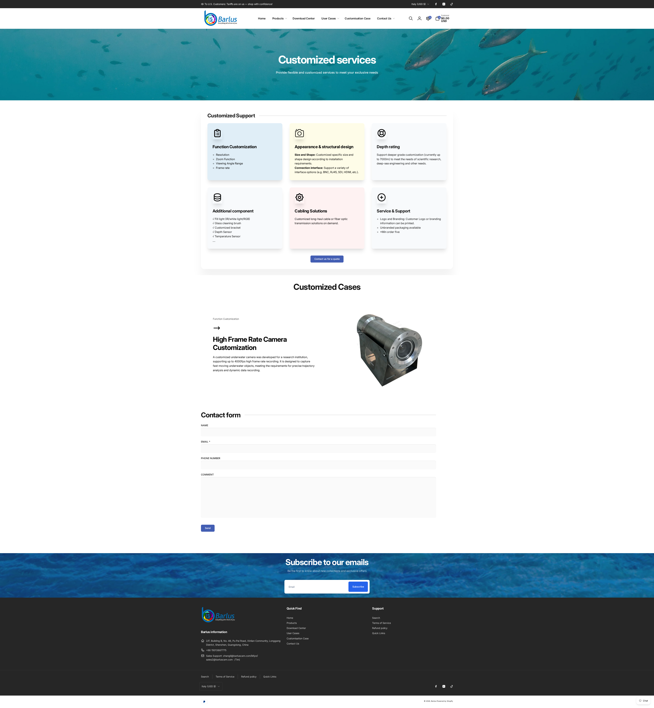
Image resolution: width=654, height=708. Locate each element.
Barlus (433, 701)
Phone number (210, 458)
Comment (207, 474)
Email (205, 441)
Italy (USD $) (418, 4)
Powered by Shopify (445, 701)
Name (204, 425)
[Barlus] (218, 622)
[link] (236, 4)
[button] (279, 18)
